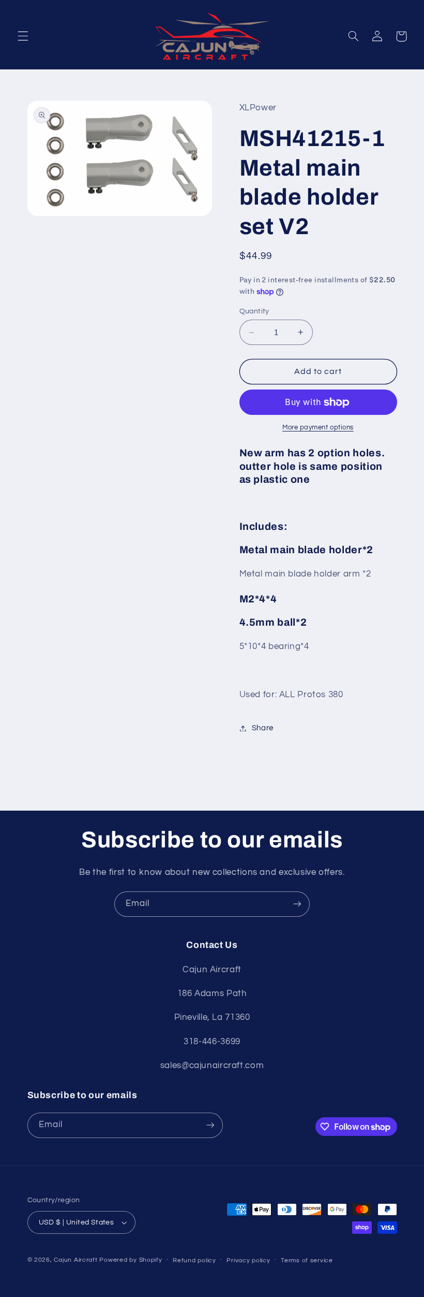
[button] (23, 36)
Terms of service (307, 1260)
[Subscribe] (297, 904)
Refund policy (194, 1260)
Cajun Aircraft (75, 1260)
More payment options (318, 427)
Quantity (254, 311)
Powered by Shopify (130, 1260)
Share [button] (263, 728)
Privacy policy (248, 1260)
